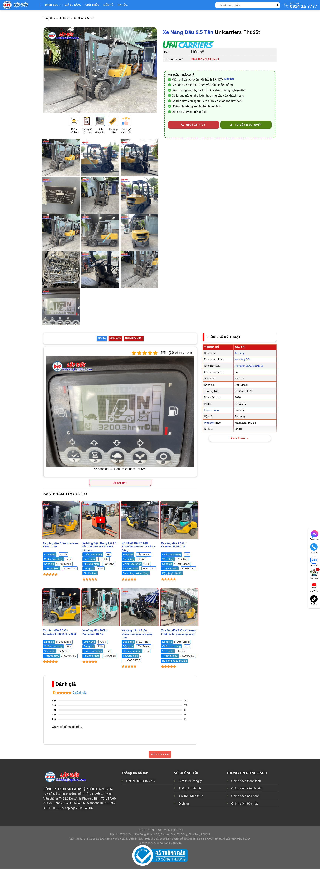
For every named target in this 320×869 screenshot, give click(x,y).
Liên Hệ (108, 5)
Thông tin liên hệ (190, 788)
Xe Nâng (64, 18)
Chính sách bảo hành (245, 796)
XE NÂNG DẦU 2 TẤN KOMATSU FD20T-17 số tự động (138, 547)
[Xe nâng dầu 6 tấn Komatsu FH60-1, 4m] (61, 520)
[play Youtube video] (100, 520)
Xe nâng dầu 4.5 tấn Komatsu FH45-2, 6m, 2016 (59, 632)
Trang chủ (48, 18)
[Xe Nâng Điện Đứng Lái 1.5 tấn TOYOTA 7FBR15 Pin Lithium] (100, 520)
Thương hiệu (134, 338)
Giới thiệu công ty (190, 781)
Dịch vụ (184, 803)
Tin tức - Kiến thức (191, 796)
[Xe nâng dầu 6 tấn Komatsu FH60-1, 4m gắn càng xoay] (179, 607)
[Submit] (277, 5)
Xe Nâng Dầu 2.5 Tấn (188, 32)
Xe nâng (240, 353)
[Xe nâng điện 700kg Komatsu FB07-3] (100, 607)
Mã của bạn (160, 754)
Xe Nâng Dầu (243, 359)
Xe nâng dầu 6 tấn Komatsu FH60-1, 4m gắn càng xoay (178, 632)
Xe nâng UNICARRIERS (249, 365)
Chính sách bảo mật (244, 803)
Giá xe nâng (73, 5)
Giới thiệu (92, 5)
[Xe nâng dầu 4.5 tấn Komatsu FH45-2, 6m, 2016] (61, 607)
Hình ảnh (115, 338)
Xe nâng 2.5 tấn (84, 18)
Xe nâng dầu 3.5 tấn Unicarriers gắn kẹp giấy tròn (137, 634)
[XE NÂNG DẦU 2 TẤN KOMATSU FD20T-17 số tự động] (140, 520)
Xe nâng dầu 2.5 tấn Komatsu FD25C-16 (173, 545)
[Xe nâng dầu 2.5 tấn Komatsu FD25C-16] (179, 520)
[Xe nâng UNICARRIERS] (188, 44)
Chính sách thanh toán (246, 781)
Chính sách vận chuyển (246, 788)
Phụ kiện (209, 422)
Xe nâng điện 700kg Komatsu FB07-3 (94, 632)
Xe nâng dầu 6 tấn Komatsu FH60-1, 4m (60, 545)
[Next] (150, 69)
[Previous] (50, 69)
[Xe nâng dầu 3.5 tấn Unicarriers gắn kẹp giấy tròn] (140, 607)
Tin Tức (122, 5)
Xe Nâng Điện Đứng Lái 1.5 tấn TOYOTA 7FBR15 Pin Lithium (99, 547)
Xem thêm (238, 438)
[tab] (102, 339)
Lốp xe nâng (211, 410)
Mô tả (102, 338)
